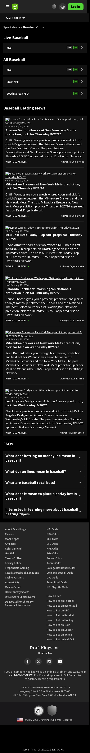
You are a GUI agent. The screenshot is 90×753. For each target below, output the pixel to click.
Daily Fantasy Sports (17, 592)
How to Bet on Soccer (60, 630)
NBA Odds (53, 534)
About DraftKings (15, 529)
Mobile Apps (12, 539)
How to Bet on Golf (58, 625)
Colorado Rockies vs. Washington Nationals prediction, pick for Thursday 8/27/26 (38, 291)
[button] (18, 17)
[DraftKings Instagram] (49, 661)
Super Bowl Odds (57, 582)
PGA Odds (53, 553)
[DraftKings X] (38, 661)
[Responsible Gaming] (54, 6)
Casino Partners (14, 577)
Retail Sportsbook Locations (22, 573)
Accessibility (12, 582)
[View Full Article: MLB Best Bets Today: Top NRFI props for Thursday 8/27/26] (42, 227)
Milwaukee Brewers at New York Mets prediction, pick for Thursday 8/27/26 (42, 186)
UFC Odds (52, 544)
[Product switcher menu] (7, 6)
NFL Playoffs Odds (57, 587)
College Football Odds (60, 573)
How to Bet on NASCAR (60, 639)
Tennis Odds (54, 563)
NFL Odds (52, 529)
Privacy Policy (13, 563)
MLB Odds (52, 539)
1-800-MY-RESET (23, 675)
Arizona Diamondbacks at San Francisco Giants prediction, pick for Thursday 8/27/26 (40, 132)
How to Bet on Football (60, 601)
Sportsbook (11, 27)
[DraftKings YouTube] (60, 661)
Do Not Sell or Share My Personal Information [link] (19, 603)
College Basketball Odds (61, 568)
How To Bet (54, 596)
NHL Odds (52, 548)
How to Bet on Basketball (62, 605)
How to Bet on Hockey (60, 620)
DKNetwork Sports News (20, 597)
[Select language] (62, 6)
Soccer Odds (54, 558)
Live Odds (52, 577)
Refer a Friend (13, 548)
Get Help (10, 553)
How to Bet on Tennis (59, 634)
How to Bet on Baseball (60, 615)
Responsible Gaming (17, 568)
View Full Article (16, 161)
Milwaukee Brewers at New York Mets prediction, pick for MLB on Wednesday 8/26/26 (42, 345)
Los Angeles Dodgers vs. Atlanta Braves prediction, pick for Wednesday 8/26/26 (44, 403)
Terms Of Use (13, 558)
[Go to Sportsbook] (15, 6)
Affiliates (10, 544)
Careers (9, 534)
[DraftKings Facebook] (27, 661)
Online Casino (13, 587)
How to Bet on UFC (58, 610)
